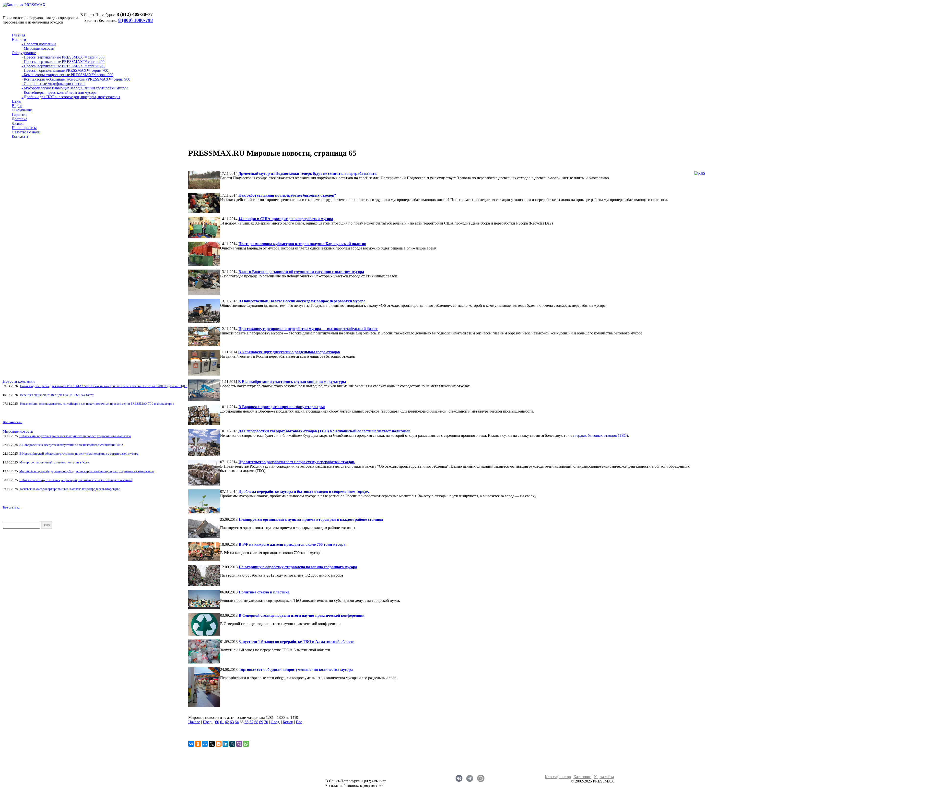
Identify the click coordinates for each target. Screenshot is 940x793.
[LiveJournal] (232, 744)
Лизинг (18, 123)
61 (222, 722)
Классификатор (558, 777)
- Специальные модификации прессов (53, 84)
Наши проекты (24, 128)
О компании (22, 110)
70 (266, 722)
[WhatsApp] (246, 744)
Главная (18, 35)
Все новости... (12, 422)
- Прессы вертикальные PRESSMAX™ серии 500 (63, 66)
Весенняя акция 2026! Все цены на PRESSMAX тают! (57, 395)
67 (251, 722)
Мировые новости (18, 431)
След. (275, 722)
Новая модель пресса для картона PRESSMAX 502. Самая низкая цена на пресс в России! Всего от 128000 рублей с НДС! (103, 386)
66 (246, 722)
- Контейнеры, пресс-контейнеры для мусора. (59, 92)
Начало (194, 722)
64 (237, 722)
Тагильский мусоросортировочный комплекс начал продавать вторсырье (69, 489)
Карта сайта (604, 777)
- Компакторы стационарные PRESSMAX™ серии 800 (67, 75)
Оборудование (24, 53)
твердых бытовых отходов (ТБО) (600, 435)
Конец (288, 722)
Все (299, 722)
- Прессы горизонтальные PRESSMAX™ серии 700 (65, 70)
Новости (19, 39)
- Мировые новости (38, 48)
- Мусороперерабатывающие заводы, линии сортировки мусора (75, 88)
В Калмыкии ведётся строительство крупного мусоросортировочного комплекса (75, 436)
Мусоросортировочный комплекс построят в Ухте (54, 462)
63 (232, 722)
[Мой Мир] (205, 744)
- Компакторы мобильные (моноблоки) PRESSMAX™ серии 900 (76, 79)
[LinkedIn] (225, 744)
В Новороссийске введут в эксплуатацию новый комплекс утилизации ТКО (71, 445)
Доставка (19, 119)
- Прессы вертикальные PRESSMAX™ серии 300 (63, 57)
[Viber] (239, 744)
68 (256, 722)
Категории (582, 777)
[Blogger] (219, 744)
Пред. (207, 722)
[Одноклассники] (198, 744)
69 (261, 722)
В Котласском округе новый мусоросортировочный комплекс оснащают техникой (75, 480)
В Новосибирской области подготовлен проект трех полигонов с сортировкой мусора (78, 453)
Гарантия (19, 114)
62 (227, 722)
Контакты (20, 136)
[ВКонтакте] (191, 744)
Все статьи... (11, 507)
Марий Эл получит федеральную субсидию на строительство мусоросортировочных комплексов (86, 471)
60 (217, 722)
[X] (212, 744)
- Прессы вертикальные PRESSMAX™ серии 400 (63, 61)
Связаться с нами (26, 132)
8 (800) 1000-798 (135, 20)
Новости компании (19, 381)
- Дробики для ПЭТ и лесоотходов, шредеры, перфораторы (71, 97)
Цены (16, 101)
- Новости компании (39, 44)
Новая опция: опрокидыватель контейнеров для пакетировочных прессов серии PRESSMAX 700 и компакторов (97, 403)
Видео (17, 106)
